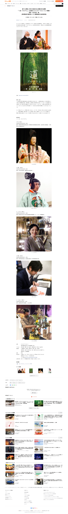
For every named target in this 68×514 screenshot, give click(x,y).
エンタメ (8, 3)
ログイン (25, 493)
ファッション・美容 (18, 3)
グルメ (12, 3)
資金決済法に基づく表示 (45, 510)
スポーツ (28, 3)
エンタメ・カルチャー (19, 380)
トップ (6, 487)
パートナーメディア (8, 496)
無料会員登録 (26, 492)
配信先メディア (7, 494)
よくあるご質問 (26, 498)
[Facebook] (10, 385)
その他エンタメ (14, 382)
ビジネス (32, 3)
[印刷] (15, 385)
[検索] (62, 3)
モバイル (38, 3)
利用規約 (31, 510)
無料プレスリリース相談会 (28, 502)
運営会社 (20, 510)
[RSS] (36, 508)
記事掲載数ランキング (8, 497)
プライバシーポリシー (37, 510)
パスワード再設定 (27, 495)
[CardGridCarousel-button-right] (51, 371)
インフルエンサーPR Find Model (48, 495)
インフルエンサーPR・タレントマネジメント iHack (51, 496)
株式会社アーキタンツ (24, 487)
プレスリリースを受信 (50, 1)
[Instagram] (34, 508)
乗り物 (41, 3)
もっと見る (60, 412)
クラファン (44, 3)
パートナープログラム (26, 510)
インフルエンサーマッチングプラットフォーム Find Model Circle (53, 498)
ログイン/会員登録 (59, 1)
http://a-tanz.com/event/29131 (23, 95)
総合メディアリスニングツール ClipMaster (50, 493)
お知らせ (25, 499)
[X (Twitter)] (12, 385)
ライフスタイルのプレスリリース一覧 (13, 487)
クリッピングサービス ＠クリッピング (49, 492)
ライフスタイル (24, 3)
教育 (10, 382)
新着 (6, 3)
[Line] (14, 385)
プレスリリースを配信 (42, 1)
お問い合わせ (34, 392)
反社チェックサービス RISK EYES (49, 499)
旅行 (14, 3)
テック (35, 3)
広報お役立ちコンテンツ (8, 499)
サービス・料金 (7, 493)
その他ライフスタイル (21, 382)
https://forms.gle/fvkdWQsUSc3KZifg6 (31, 357)
